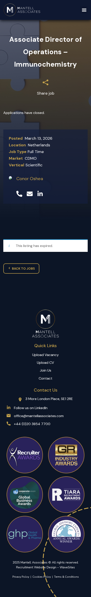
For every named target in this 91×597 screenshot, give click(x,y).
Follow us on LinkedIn (30, 408)
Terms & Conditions (66, 577)
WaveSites (67, 567)
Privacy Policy (20, 577)
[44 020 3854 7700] (19, 194)
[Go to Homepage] (22, 9)
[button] (84, 10)
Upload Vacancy (45, 354)
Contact (45, 378)
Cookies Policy (42, 577)
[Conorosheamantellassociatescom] (30, 194)
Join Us (45, 370)
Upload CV (45, 362)
